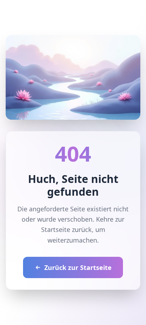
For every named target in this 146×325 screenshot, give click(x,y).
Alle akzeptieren (73, 263)
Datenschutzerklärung (69, 221)
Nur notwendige (73, 280)
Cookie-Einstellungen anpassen (60, 244)
